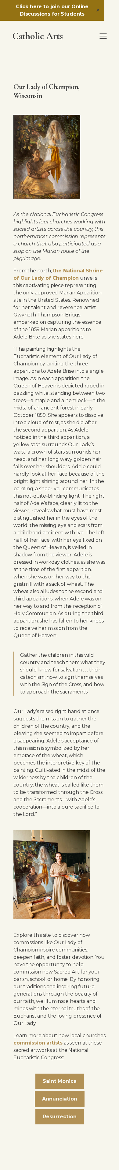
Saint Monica (60, 1081)
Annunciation (59, 1099)
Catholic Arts (37, 36)
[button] (103, 36)
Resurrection (60, 1117)
